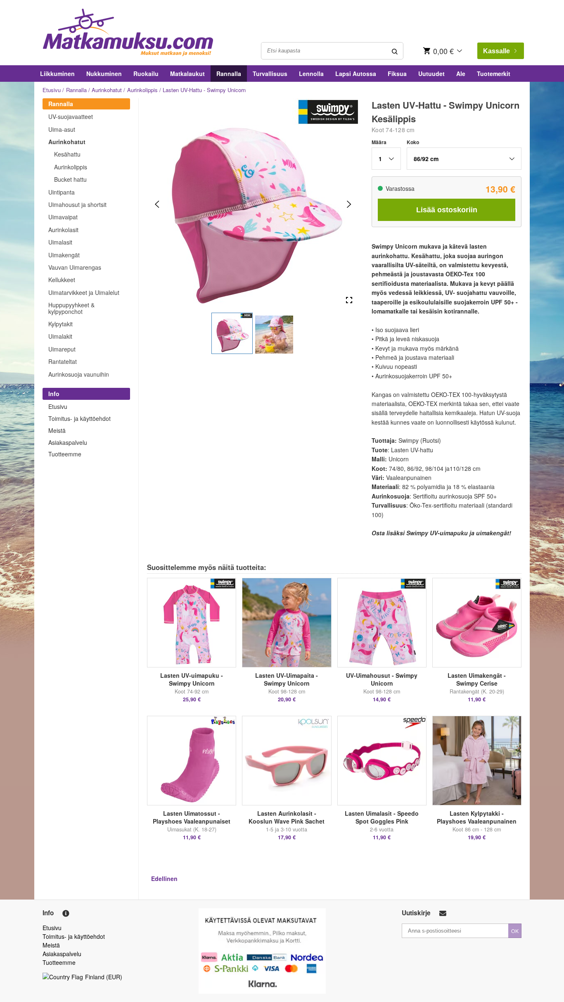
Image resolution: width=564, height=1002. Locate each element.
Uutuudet (431, 73)
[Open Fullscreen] (349, 300)
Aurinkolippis (142, 90)
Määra (379, 142)
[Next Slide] (349, 204)
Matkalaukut (187, 73)
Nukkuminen (104, 73)
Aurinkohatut (107, 90)
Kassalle (496, 51)
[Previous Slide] (157, 204)
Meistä (57, 430)
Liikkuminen (57, 73)
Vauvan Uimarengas (74, 267)
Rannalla (228, 73)
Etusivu (52, 90)
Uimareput (62, 349)
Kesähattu (67, 154)
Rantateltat (62, 361)
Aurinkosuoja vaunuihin (78, 374)
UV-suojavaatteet (70, 116)
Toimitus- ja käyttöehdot (79, 418)
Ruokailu (146, 73)
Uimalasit (60, 242)
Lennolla (311, 73)
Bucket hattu (70, 179)
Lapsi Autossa (355, 73)
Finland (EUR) (103, 977)
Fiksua (397, 73)
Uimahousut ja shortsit (77, 204)
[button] (232, 333)
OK (515, 930)
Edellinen (164, 878)
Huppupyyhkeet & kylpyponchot (71, 308)
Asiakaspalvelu (67, 442)
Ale (460, 73)
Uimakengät (64, 255)
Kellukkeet (61, 279)
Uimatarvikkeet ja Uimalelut (83, 292)
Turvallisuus (270, 73)
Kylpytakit (60, 324)
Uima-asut (61, 129)
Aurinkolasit (63, 230)
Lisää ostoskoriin (446, 210)
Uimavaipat (63, 217)
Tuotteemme (64, 454)
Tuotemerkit (493, 73)
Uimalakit (60, 336)
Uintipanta (61, 192)
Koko (413, 142)
